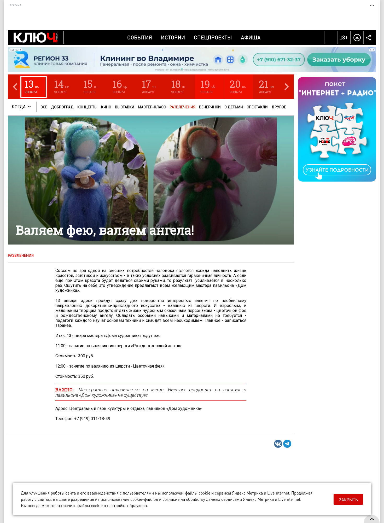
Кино (106, 107)
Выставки (124, 107)
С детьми (233, 107)
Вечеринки (210, 107)
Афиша (251, 37)
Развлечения (182, 107)
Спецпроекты (213, 37)
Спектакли (257, 107)
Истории (173, 37)
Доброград (62, 107)
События (139, 37)
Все (43, 107)
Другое (278, 107)
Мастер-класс (152, 107)
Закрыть (348, 499)
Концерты (87, 107)
